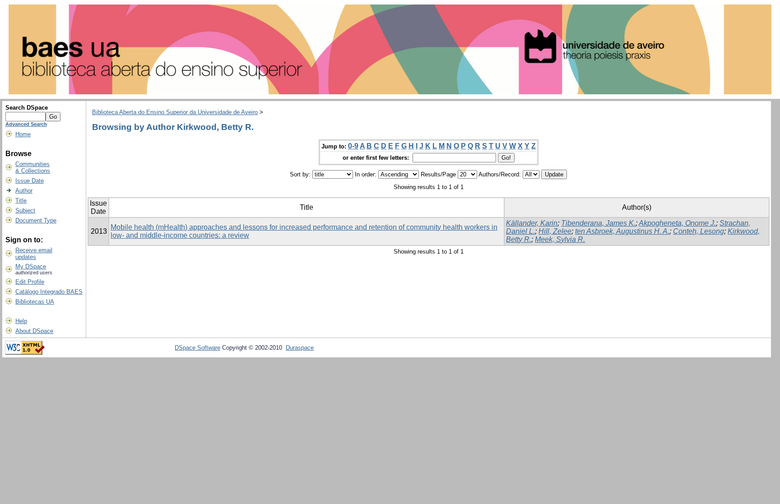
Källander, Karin (531, 223)
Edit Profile (29, 281)
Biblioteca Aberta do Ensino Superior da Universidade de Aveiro (175, 112)
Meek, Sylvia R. (560, 239)
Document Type (35, 220)
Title (21, 200)
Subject (25, 210)
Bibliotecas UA (34, 301)
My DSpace (30, 266)
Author (23, 190)
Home (23, 134)
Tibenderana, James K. (598, 223)
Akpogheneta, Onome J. (677, 223)
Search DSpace (26, 107)
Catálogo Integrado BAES (49, 291)
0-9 (353, 146)
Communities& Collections (32, 167)
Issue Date (29, 180)
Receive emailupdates (33, 253)
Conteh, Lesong (698, 231)
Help (21, 321)
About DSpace (34, 331)
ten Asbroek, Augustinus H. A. (622, 231)
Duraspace (300, 347)
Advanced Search (26, 124)
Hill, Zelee (555, 231)
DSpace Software (197, 347)
